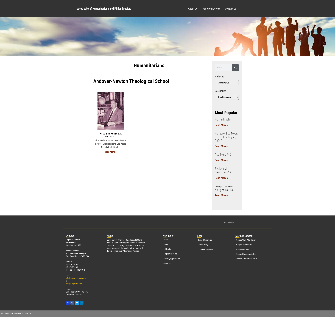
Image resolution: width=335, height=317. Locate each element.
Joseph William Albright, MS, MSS (225, 188)
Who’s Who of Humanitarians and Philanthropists (104, 8)
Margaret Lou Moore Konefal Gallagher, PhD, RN (226, 137)
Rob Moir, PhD (223, 154)
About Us (192, 8)
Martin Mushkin (224, 119)
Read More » (110, 151)
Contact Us (230, 8)
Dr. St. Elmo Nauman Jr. (110, 133)
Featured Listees (211, 8)
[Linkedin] (81, 303)
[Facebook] (72, 303)
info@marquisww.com (74, 284)
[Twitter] (77, 303)
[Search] (235, 67)
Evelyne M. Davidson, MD (223, 170)
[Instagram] (68, 303)
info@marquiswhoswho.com (76, 278)
